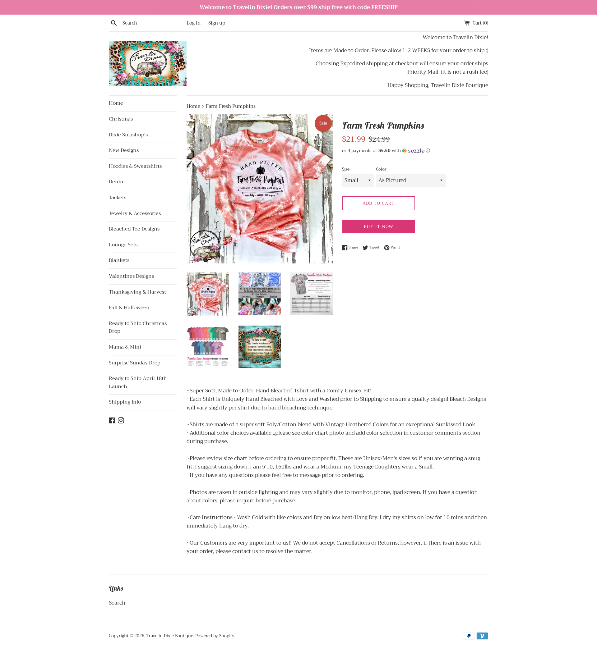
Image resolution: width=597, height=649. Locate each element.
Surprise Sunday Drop (134, 363)
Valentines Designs (131, 276)
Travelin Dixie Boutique (169, 635)
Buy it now (378, 226)
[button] (415, 150)
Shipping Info (125, 402)
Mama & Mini (125, 347)
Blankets (119, 260)
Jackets (117, 197)
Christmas (121, 119)
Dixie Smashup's (128, 134)
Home (116, 103)
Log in (194, 23)
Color (381, 169)
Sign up (216, 23)
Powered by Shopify (214, 635)
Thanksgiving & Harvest (137, 292)
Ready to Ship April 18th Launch (138, 382)
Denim (117, 181)
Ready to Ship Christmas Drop (138, 327)
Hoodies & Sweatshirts (135, 166)
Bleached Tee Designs (134, 229)
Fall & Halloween (129, 307)
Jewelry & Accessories (135, 213)
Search (117, 602)
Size (345, 169)
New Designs (124, 150)
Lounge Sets (123, 244)
